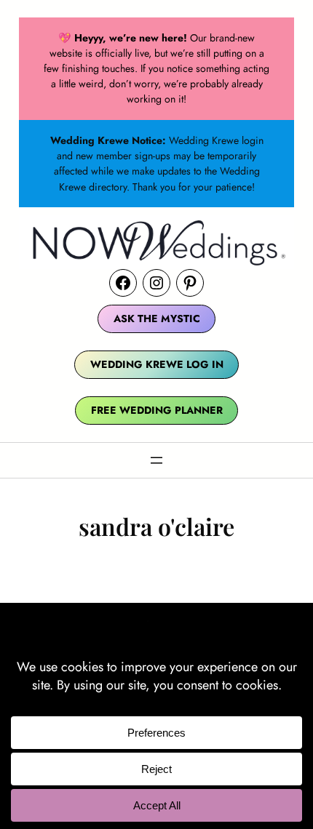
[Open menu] (156, 460)
